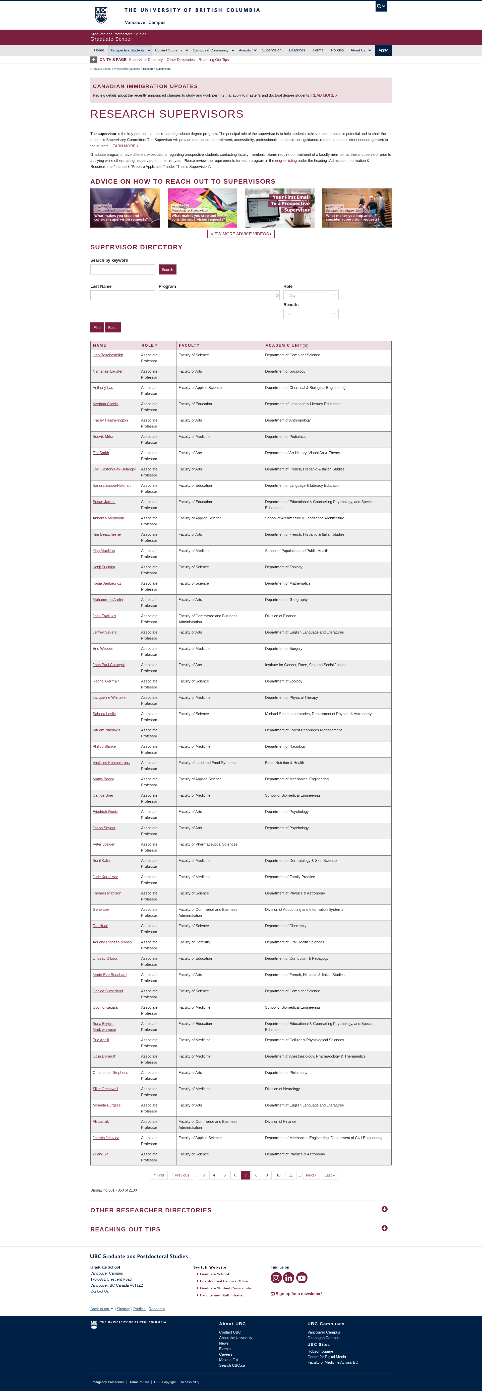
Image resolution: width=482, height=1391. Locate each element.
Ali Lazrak (101, 1121)
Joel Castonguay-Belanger (114, 469)
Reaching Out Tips (214, 59)
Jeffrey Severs (105, 632)
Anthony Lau (103, 387)
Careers (225, 1354)
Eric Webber (103, 648)
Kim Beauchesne (107, 534)
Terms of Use (139, 1382)
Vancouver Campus (324, 1332)
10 (280, 1175)
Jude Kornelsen (105, 877)
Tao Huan (100, 926)
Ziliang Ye (100, 1154)
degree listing (286, 160)
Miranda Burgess (107, 1105)
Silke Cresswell (105, 1089)
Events (225, 1349)
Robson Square (320, 1351)
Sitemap (123, 1309)
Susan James (104, 502)
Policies (337, 50)
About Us (358, 50)
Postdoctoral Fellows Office (224, 1281)
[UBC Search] (381, 6)
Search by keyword (109, 260)
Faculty (189, 345)
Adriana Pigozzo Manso (112, 942)
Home (99, 50)
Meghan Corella (105, 404)
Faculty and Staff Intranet (222, 1295)
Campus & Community (210, 50)
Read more (323, 95)
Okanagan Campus (324, 1338)
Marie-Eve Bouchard (110, 974)
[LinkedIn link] (288, 1277)
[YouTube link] (302, 1277)
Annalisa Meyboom (108, 518)
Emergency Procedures (107, 1382)
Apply (383, 50)
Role (287, 286)
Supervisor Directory (146, 59)
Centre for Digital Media (327, 1357)
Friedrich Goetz (105, 811)
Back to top (100, 1309)
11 (292, 1175)
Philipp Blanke (104, 746)
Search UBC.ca (232, 1365)
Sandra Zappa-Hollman (112, 485)
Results (290, 304)
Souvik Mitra (103, 436)
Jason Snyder (104, 828)
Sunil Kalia (101, 860)
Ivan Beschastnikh (108, 355)
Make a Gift (228, 1360)
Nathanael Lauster (108, 371)
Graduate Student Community (225, 1288)
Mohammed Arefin (108, 599)
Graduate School (100, 68)
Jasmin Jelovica (106, 1138)
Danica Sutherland (108, 991)
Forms (318, 50)
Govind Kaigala (105, 1007)
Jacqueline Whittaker (110, 697)
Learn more (123, 146)
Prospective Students (128, 50)
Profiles (139, 1309)
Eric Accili (101, 1040)
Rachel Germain (106, 681)
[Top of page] (95, 59)
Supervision (271, 50)
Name (99, 345)
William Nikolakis (106, 730)
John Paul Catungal (109, 665)
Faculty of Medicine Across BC (333, 1362)
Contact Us (99, 1291)
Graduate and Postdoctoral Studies (241, 1257)
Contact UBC (230, 1332)
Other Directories (181, 59)
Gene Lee (101, 909)
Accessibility (190, 1382)
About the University (235, 1338)
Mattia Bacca (103, 779)
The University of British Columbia (101, 15)
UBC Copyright (165, 1382)
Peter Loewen (104, 844)
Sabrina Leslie (104, 714)
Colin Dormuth (104, 1056)
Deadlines (297, 50)
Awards (245, 50)
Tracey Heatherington (110, 420)
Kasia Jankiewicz (107, 583)
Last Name (100, 286)
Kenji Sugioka (104, 567)
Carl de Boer (103, 795)
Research (157, 1309)
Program (167, 286)
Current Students (168, 50)
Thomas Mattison (107, 893)
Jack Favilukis (104, 616)
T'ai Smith (101, 453)
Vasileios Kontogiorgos (111, 762)
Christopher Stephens (110, 1072)
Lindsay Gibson (105, 958)
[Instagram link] (276, 1277)
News (224, 1343)
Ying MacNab (104, 550)
